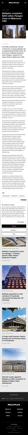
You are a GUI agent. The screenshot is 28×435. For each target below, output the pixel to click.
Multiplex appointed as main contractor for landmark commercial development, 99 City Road (12, 297)
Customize (13, 230)
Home (3, 398)
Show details (21, 222)
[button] (3, 2)
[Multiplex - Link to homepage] (14, 404)
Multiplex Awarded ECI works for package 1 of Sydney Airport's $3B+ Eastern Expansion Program (13, 254)
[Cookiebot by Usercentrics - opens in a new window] (20, 200)
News (7, 398)
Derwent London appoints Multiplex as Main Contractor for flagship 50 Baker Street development (14, 380)
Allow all (14, 226)
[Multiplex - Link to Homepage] (14, 2)
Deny (14, 234)
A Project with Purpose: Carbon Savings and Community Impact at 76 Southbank (14, 338)
